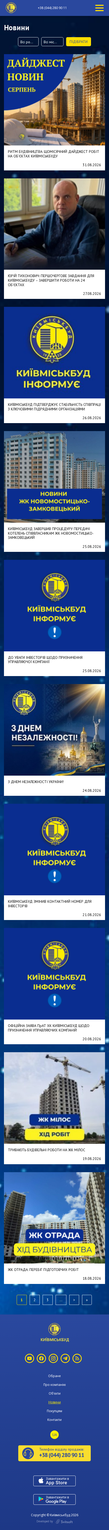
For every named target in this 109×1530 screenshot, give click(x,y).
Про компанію (54, 1384)
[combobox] (28, 41)
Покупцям (54, 1411)
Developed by (45, 1521)
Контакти (54, 1419)
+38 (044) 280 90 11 (52, 8)
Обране (54, 1376)
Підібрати (79, 41)
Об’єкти (55, 1393)
